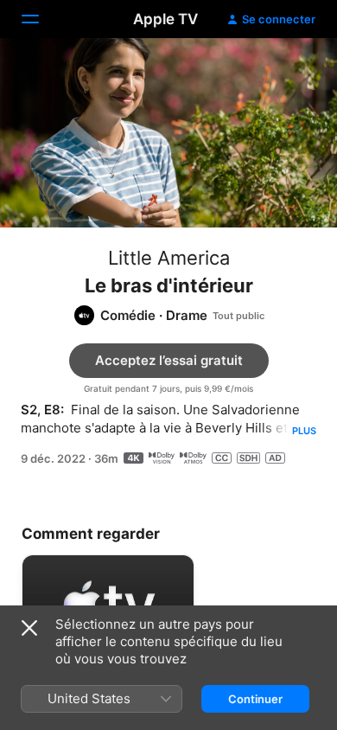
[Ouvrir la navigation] (41, 19)
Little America (169, 258)
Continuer (255, 699)
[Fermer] (29, 628)
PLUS (304, 431)
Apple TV (165, 19)
